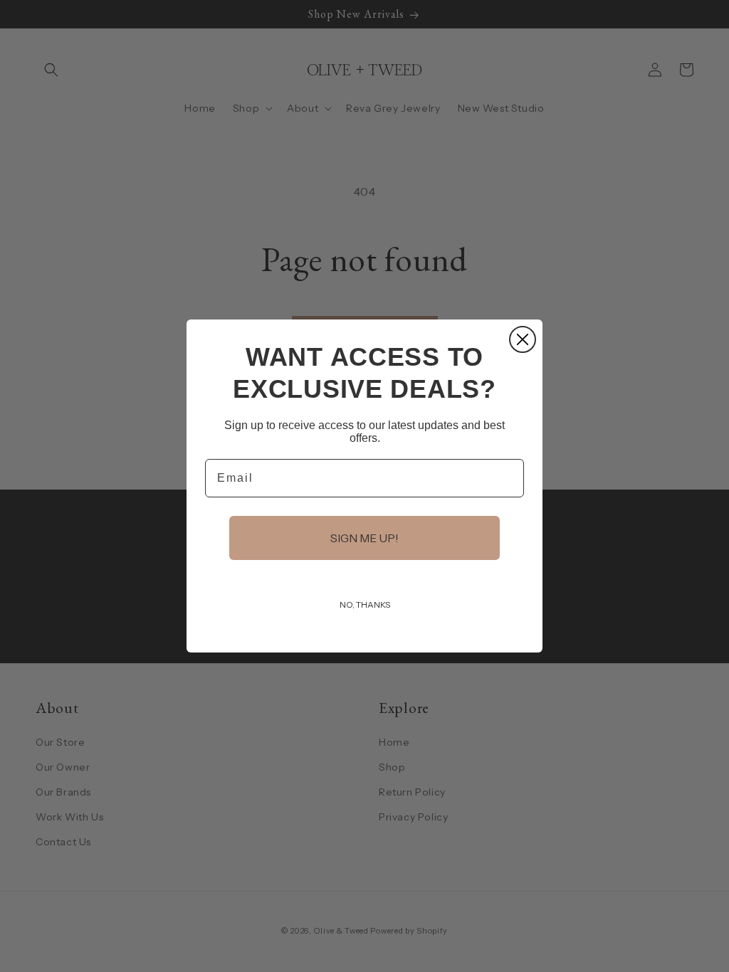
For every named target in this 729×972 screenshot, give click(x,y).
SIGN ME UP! (364, 538)
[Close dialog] (522, 339)
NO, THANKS (365, 604)
